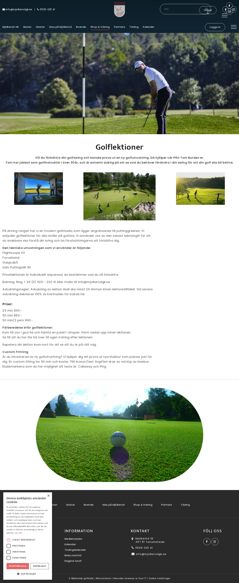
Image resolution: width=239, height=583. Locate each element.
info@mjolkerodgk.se (150, 554)
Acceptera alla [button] (18, 566)
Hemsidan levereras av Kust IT (130, 578)
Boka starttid (73, 555)
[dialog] (27, 536)
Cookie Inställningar (159, 578)
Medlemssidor (73, 538)
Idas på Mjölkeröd (113, 504)
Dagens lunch (73, 561)
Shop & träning (143, 504)
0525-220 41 (143, 547)
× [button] (48, 496)
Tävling (185, 504)
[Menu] (224, 15)
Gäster (70, 504)
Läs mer (19, 532)
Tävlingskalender (75, 550)
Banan (53, 504)
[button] (28, 574)
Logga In (208, 11)
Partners (166, 504)
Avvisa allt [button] (39, 566)
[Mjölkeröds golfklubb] (119, 9)
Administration (103, 578)
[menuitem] (224, 15)
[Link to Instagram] (233, 9)
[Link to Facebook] (226, 9)
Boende (89, 504)
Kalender (70, 544)
